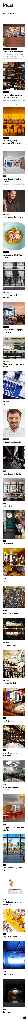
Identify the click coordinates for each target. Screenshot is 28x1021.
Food (4, 503)
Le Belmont (8, 544)
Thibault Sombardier (12, 442)
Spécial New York (10, 613)
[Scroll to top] (24, 1017)
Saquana (6, 1012)
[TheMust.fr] (8, 5)
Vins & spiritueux (6, 48)
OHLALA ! (8, 974)
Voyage (4, 610)
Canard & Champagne (13, 51)
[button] (24, 5)
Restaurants (14, 48)
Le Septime (8, 506)
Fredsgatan (8, 721)
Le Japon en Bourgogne (13, 217)
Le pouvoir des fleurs (12, 936)
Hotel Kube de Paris (12, 474)
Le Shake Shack (10, 645)
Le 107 (6, 581)
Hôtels (4, 176)
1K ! (5, 404)
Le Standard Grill (11, 683)
